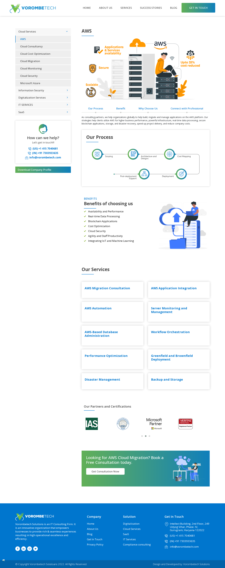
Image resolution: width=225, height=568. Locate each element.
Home (87, 7)
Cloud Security (29, 75)
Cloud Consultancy (31, 46)
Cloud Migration (30, 61)
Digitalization (131, 523)
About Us (105, 7)
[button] (142, 436)
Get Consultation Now (105, 471)
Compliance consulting (137, 544)
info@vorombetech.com (184, 546)
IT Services (129, 539)
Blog (173, 7)
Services (126, 7)
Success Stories (151, 7)
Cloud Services (132, 529)
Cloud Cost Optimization (35, 53)
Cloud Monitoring (31, 68)
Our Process (95, 108)
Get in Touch (198, 7)
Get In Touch (94, 539)
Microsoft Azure (30, 83)
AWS (23, 39)
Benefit (120, 108)
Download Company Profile (34, 169)
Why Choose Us (148, 108)
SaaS (126, 534)
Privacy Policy (95, 544)
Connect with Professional (187, 108)
